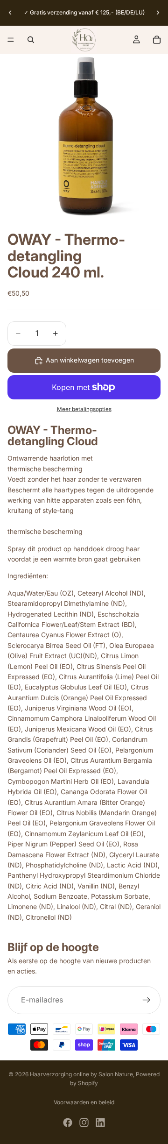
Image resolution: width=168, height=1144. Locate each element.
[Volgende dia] (157, 12)
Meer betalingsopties (84, 409)
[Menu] (10, 39)
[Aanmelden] (146, 1000)
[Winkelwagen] (157, 39)
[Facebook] (67, 1122)
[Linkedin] (100, 1122)
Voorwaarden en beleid (84, 1102)
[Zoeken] (31, 39)
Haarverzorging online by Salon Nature (81, 1074)
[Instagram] (84, 1122)
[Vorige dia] (10, 12)
